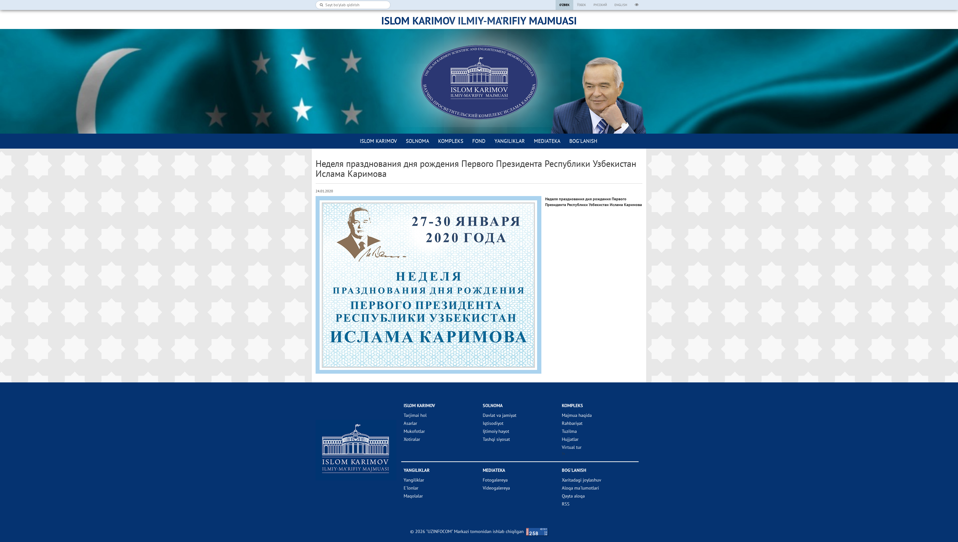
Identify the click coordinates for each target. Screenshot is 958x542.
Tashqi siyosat (496, 439)
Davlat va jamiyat (499, 415)
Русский (600, 5)
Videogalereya (496, 488)
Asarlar (410, 423)
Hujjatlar (570, 439)
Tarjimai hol (415, 415)
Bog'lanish (583, 141)
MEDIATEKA (547, 141)
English (620, 5)
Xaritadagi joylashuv (581, 480)
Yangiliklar (509, 141)
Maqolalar (413, 496)
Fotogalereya (495, 480)
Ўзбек (581, 5)
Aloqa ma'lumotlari (580, 488)
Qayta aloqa (573, 496)
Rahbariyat (572, 423)
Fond (478, 141)
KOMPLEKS (450, 141)
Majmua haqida (577, 415)
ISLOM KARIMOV (378, 141)
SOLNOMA (417, 141)
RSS (566, 504)
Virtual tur (572, 447)
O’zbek (564, 5)
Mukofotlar (414, 431)
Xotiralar (412, 439)
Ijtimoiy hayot (496, 431)
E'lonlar (411, 488)
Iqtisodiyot (493, 423)
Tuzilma (569, 431)
